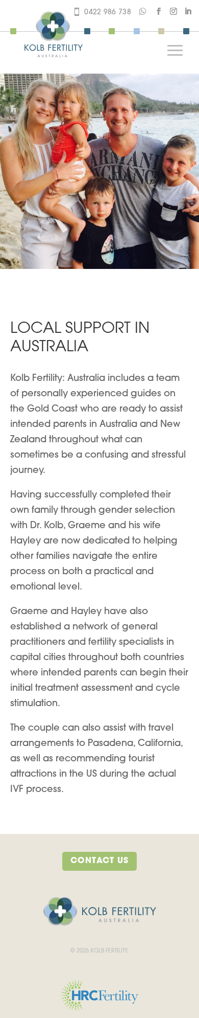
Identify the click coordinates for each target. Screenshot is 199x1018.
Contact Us (99, 861)
